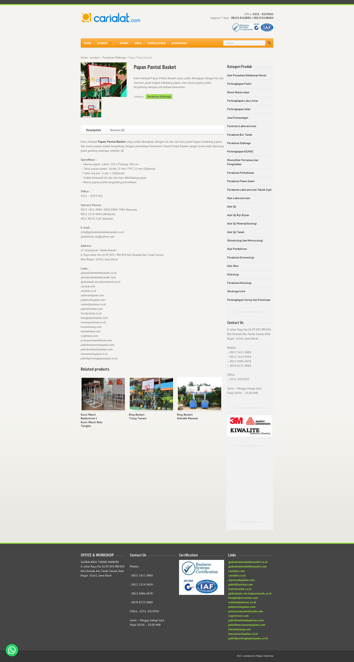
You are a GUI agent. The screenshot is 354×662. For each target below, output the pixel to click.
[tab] (95, 129)
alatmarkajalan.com (241, 580)
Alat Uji (231, 206)
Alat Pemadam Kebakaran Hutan (246, 75)
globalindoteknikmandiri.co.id (247, 562)
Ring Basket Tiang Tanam (137, 416)
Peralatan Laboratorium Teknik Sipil (249, 190)
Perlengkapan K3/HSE (240, 151)
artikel (124, 43)
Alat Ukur (232, 266)
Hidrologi (233, 274)
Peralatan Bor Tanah (239, 134)
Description (93, 130)
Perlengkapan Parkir (239, 84)
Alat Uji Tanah (235, 232)
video (137, 43)
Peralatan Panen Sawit (241, 181)
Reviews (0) (117, 130)
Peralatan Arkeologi (239, 283)
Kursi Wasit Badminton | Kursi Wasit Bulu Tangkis (91, 420)
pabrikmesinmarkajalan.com (246, 625)
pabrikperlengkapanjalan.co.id (248, 638)
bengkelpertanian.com (243, 598)
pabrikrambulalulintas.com (246, 620)
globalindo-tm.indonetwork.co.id (249, 593)
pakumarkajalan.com (241, 607)
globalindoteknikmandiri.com (247, 566)
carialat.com (236, 571)
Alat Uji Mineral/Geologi (242, 223)
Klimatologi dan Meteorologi (245, 240)
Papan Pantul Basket (112, 141)
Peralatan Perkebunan (240, 173)
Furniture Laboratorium (241, 126)
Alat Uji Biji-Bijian (238, 215)
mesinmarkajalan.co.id (243, 634)
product (102, 43)
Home (84, 57)
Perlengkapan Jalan (238, 109)
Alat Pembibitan (237, 249)
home (87, 43)
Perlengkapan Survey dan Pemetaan (248, 300)
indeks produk (157, 43)
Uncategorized (236, 291)
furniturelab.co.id (239, 589)
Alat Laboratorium (238, 198)
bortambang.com (239, 629)
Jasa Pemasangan (237, 118)
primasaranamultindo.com (245, 611)
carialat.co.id (236, 575)
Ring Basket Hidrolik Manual (187, 416)
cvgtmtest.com (238, 616)
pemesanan (179, 43)
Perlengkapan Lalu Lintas (242, 101)
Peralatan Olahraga (114, 57)
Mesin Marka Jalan (238, 92)
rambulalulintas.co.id (242, 602)
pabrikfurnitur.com (240, 584)
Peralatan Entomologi (240, 257)
